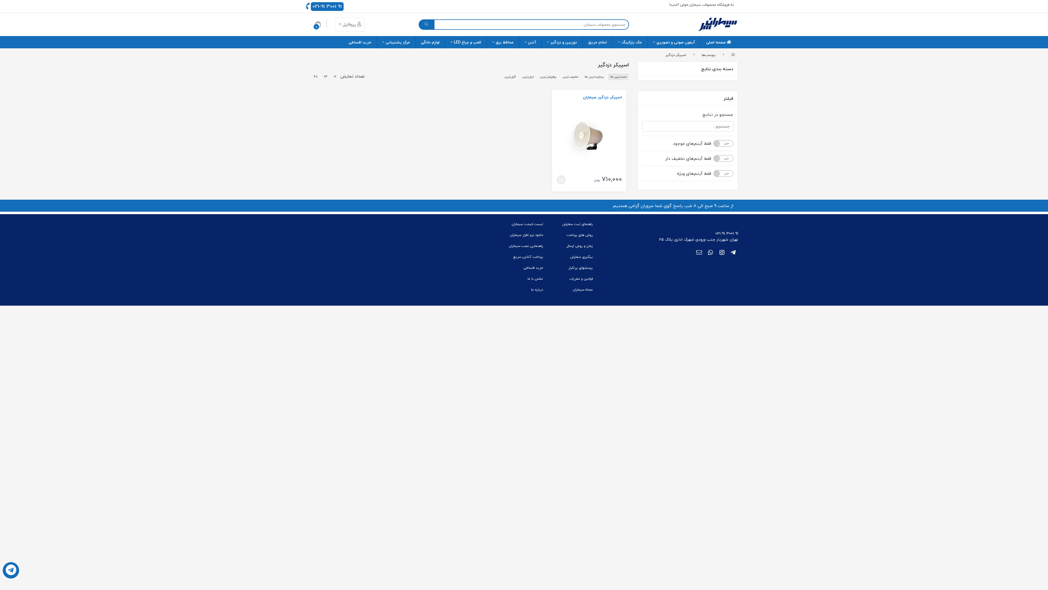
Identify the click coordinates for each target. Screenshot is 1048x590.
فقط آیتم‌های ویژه (694, 173)
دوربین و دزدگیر (563, 42)
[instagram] (722, 253)
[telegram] (733, 253)
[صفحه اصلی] (733, 55)
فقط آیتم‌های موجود (692, 143)
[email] (699, 253)
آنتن (532, 42)
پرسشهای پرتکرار (580, 268)
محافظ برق (504, 42)
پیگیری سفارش (581, 257)
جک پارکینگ (631, 42)
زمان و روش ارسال (580, 246)
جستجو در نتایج (717, 114)
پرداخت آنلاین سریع (528, 257)
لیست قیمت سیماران (527, 224)
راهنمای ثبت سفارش (577, 224)
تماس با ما (535, 279)
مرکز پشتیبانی (398, 42)
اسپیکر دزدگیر (676, 55)
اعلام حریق (597, 42)
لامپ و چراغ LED (467, 42)
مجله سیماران (583, 290)
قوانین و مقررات (581, 279)
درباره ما (537, 290)
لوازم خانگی (430, 42)
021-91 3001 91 (327, 6)
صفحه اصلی (716, 42)
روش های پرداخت (580, 235)
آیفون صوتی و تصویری (675, 42)
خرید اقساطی (360, 42)
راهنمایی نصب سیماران (526, 246)
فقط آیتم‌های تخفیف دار (688, 158)
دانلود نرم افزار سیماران (526, 235)
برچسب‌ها (709, 55)
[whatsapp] (710, 253)
